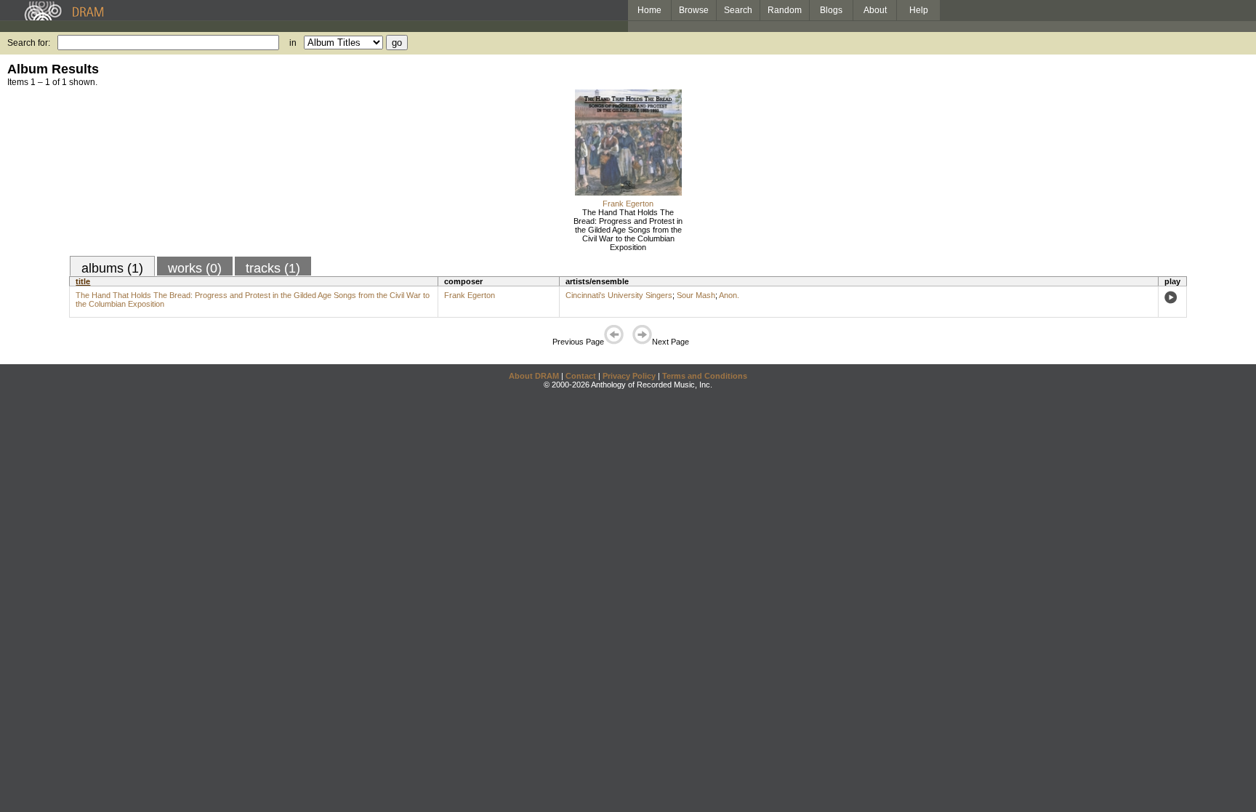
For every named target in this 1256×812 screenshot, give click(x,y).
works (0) (195, 268)
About (875, 10)
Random (785, 10)
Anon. (729, 295)
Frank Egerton (628, 203)
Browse (694, 10)
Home (649, 10)
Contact (580, 375)
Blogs (831, 10)
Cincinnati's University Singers (618, 295)
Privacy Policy (629, 375)
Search (738, 10)
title (83, 281)
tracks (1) (273, 268)
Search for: (28, 43)
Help (918, 10)
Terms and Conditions (704, 375)
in (293, 43)
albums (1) (112, 268)
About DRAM (534, 375)
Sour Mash (696, 295)
